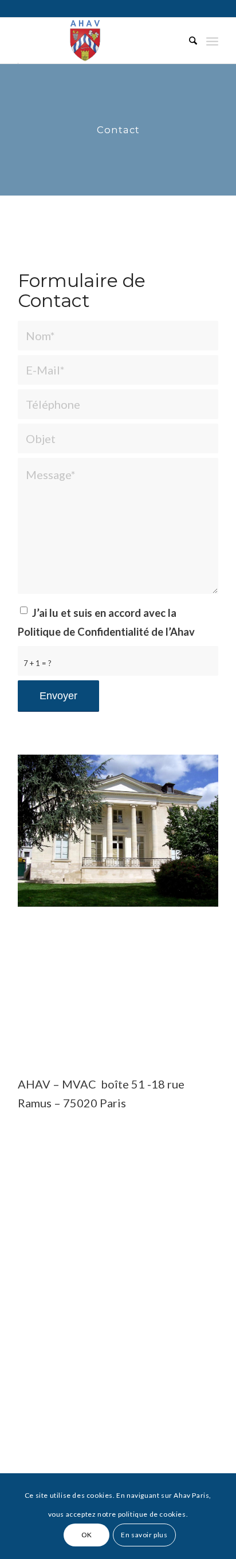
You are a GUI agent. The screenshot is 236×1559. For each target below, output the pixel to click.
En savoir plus (144, 1534)
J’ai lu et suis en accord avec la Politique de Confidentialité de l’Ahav (106, 622)
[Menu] (212, 40)
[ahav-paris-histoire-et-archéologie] (98, 40)
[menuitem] (187, 40)
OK (86, 1534)
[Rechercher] (187, 40)
